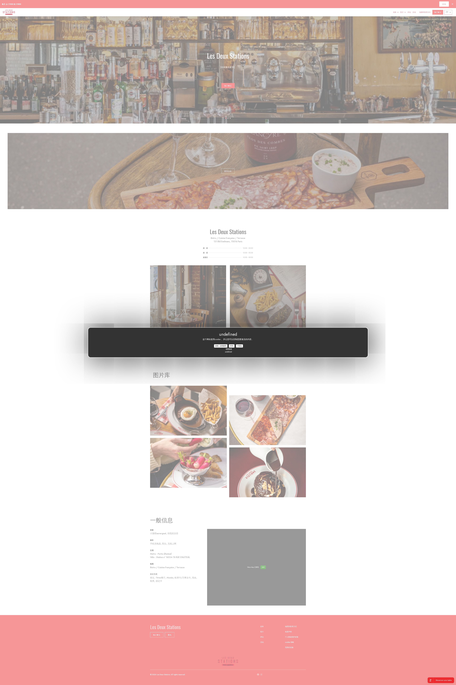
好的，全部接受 (220, 346)
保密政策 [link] (229, 349)
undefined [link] (228, 351)
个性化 (239, 346)
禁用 (231, 346)
